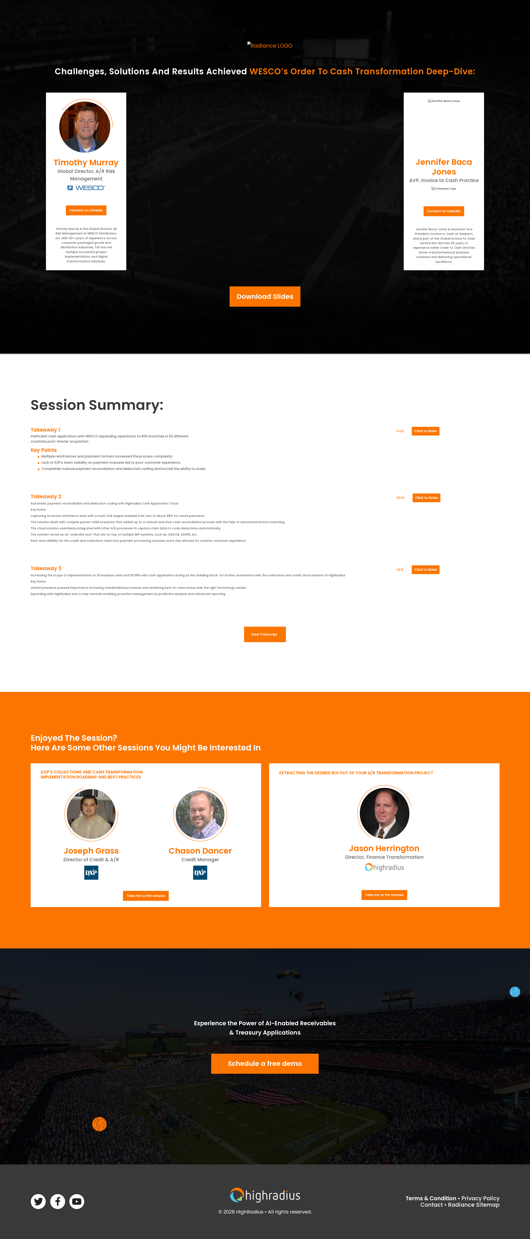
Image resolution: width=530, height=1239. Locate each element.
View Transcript (264, 634)
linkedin (76, 1201)
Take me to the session (145, 896)
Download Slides (265, 296)
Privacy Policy (480, 1198)
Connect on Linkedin (86, 210)
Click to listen (425, 431)
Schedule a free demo (265, 1063)
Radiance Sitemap (474, 1205)
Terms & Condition (431, 1198)
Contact (431, 1205)
